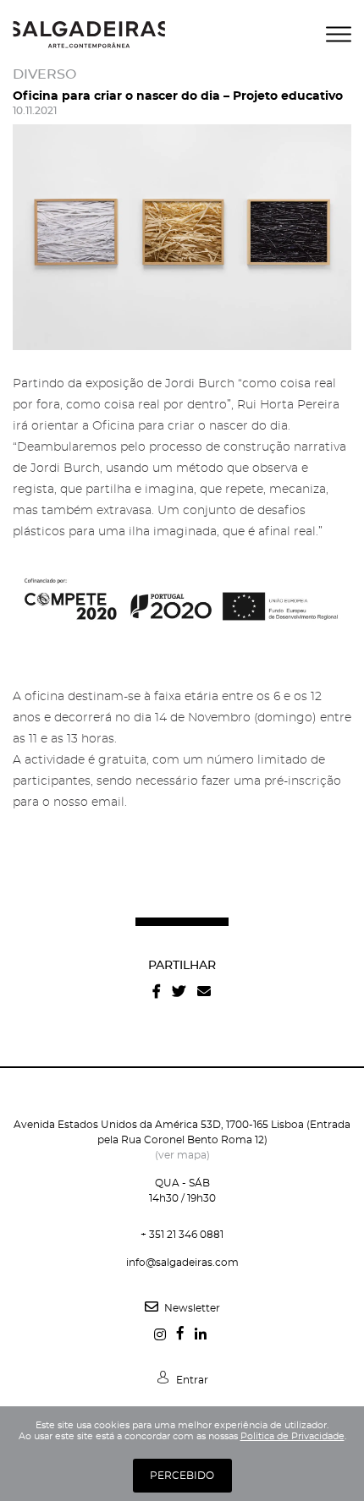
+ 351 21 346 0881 (182, 1235)
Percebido (182, 1476)
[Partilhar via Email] (204, 991)
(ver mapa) (182, 1155)
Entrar (191, 1380)
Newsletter (191, 1308)
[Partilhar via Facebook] (156, 991)
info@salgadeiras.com (182, 1262)
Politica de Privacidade (292, 1436)
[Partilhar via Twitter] (178, 991)
